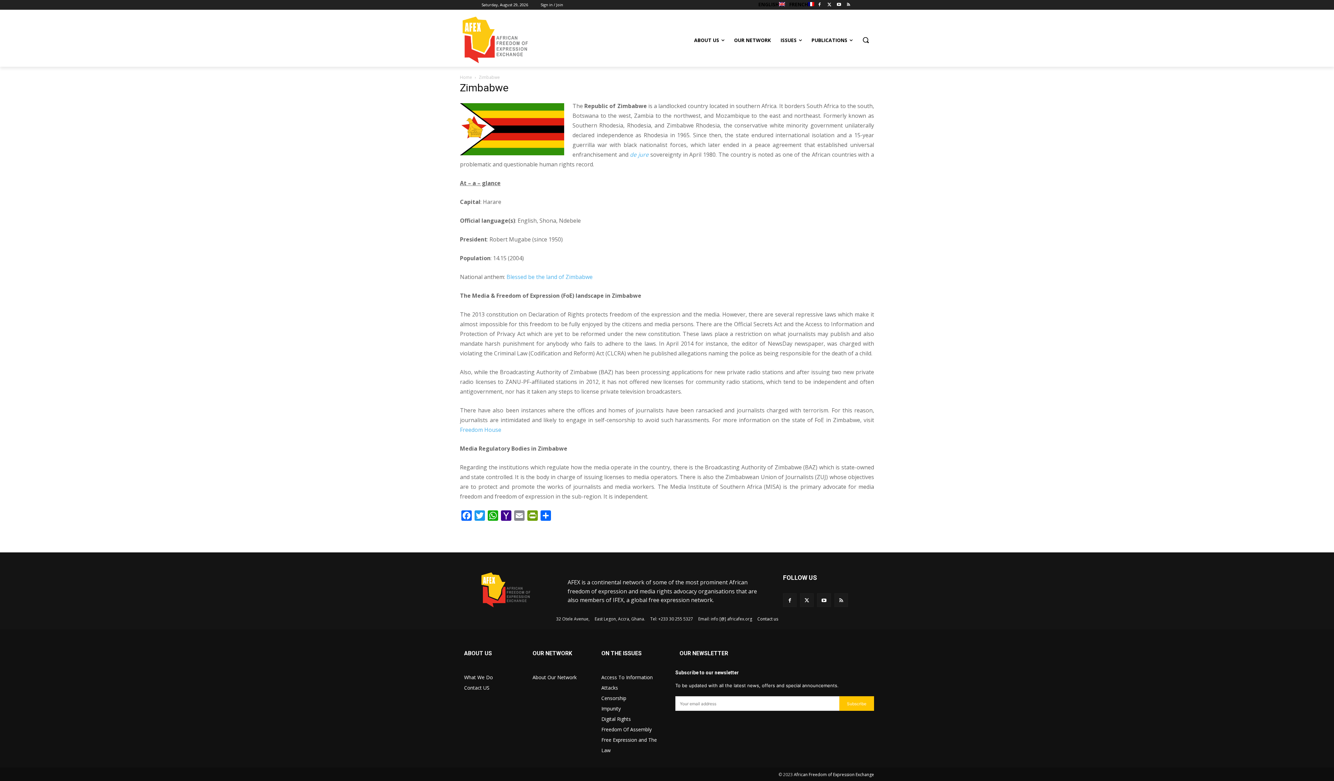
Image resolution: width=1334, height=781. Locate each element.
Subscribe (856, 703)
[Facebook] (820, 5)
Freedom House (480, 430)
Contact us (767, 619)
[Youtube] (839, 5)
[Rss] (849, 5)
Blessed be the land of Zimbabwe (550, 277)
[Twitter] (829, 5)
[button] (865, 40)
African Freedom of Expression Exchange (834, 775)
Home (466, 77)
